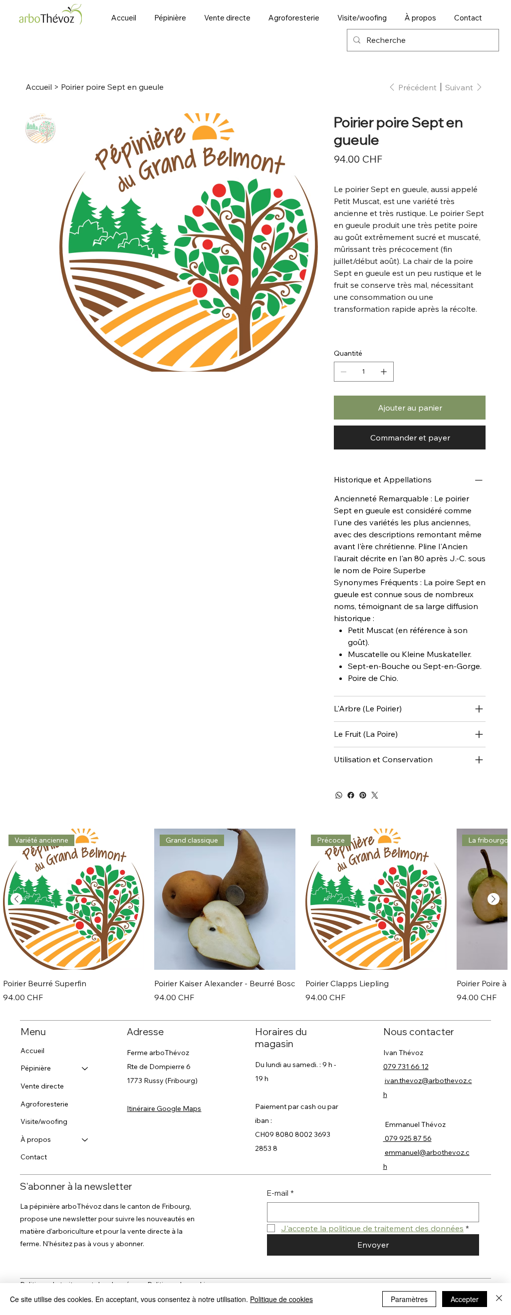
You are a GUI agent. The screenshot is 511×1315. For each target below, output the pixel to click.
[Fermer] (499, 1299)
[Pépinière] (85, 1069)
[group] (255, 915)
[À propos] (85, 1140)
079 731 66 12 (406, 1066)
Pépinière (35, 1068)
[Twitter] (375, 795)
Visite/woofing (43, 1121)
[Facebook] (351, 795)
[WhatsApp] (339, 795)
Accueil (32, 1050)
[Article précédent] (16, 899)
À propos (35, 1139)
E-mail (280, 1193)
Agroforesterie (44, 1103)
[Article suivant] (494, 899)
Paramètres (409, 1299)
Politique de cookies (281, 1299)
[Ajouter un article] (384, 372)
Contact (33, 1156)
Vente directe (42, 1086)
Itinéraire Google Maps (164, 1108)
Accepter (465, 1299)
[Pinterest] (363, 795)
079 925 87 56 (407, 1138)
